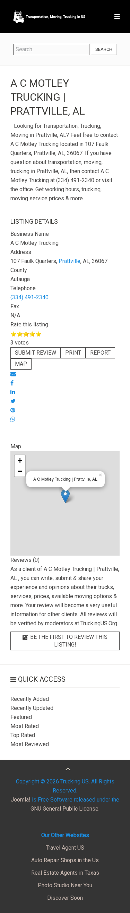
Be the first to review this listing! (68, 641)
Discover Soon (65, 898)
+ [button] (20, 460)
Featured (21, 717)
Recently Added (29, 699)
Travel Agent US (65, 847)
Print (73, 352)
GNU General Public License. (65, 808)
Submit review (35, 352)
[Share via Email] (13, 374)
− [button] (20, 471)
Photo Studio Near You (65, 885)
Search (103, 49)
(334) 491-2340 (29, 297)
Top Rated (22, 735)
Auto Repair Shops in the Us (65, 860)
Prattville (69, 261)
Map (21, 364)
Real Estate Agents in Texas (65, 872)
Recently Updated (31, 708)
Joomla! (21, 799)
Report (100, 352)
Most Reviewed (29, 744)
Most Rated (24, 726)
